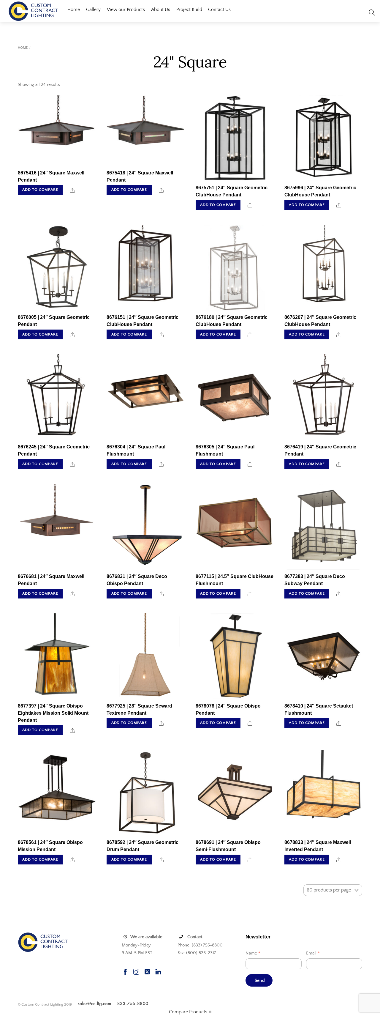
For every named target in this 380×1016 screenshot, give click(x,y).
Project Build (189, 9)
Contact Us (219, 9)
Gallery (93, 9)
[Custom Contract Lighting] (33, 11)
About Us (160, 9)
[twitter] (147, 971)
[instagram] (136, 971)
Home (73, 9)
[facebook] (125, 971)
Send (260, 980)
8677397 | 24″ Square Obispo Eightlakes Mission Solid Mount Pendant (53, 713)
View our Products (126, 9)
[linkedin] (158, 971)
